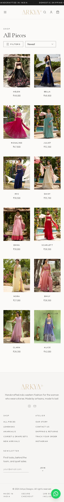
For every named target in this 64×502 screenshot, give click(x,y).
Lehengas (9, 426)
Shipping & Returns (46, 431)
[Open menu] (5, 12)
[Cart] (58, 12)
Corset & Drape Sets (15, 436)
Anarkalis (9, 431)
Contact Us (42, 426)
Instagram (41, 441)
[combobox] (40, 44)
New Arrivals (11, 441)
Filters (15, 44)
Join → (43, 469)
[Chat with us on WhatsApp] (56, 494)
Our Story (41, 422)
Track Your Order (46, 436)
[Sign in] (51, 12)
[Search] (45, 12)
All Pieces (9, 422)
